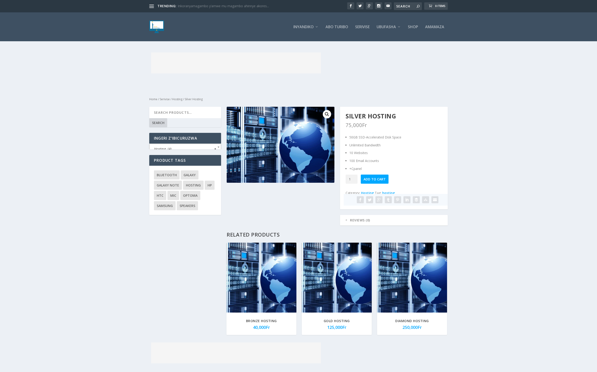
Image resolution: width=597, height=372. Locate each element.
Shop (413, 27)
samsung (165, 205)
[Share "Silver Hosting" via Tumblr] (388, 199)
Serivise (362, 27)
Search (158, 123)
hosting (388, 193)
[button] (327, 114)
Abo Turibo (337, 27)
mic (173, 195)
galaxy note (168, 185)
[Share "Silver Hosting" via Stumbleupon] (425, 199)
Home (153, 99)
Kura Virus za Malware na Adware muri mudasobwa (217, 6)
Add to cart (375, 179)
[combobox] (185, 147)
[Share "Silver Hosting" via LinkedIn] (406, 199)
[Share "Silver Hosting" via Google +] (378, 199)
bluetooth (167, 175)
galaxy (190, 175)
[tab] (394, 220)
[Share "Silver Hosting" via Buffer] (416, 199)
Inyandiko (303, 27)
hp (210, 185)
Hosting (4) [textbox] (183, 149)
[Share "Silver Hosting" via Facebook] (360, 199)
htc (160, 195)
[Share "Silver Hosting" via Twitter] (369, 199)
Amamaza (434, 27)
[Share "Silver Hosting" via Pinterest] (397, 199)
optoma (190, 195)
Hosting (177, 99)
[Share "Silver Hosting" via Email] (434, 199)
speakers (187, 205)
